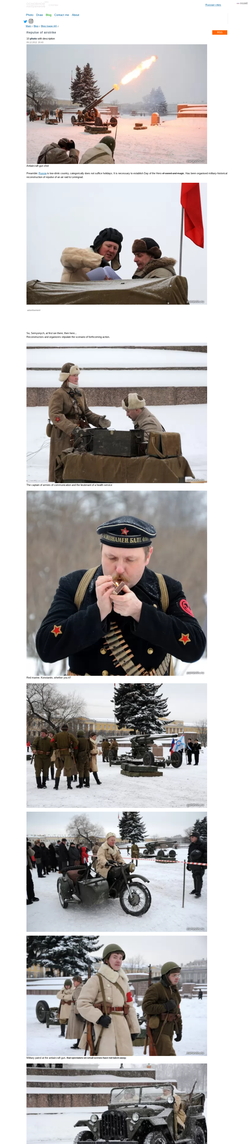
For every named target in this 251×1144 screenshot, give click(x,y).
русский (244, 3)
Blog (48, 15)
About (75, 15)
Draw (39, 15)
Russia (42, 173)
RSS (219, 32)
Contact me (61, 15)
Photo (29, 15)
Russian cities (213, 4)
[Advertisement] (66, 319)
